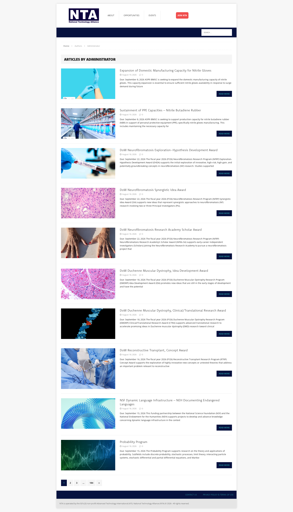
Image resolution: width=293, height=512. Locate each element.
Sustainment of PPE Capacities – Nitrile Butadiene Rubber (160, 110)
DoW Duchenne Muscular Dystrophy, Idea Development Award (164, 270)
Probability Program (133, 442)
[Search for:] (216, 32)
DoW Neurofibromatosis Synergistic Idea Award (153, 190)
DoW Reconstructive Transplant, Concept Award (154, 350)
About (111, 15)
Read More (224, 94)
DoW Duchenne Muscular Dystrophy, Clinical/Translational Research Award (173, 310)
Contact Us (191, 494)
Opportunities (131, 15)
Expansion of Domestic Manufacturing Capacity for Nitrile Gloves (165, 70)
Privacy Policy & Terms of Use (218, 494)
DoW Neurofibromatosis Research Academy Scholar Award (161, 229)
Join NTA (182, 15)
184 (91, 482)
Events (152, 15)
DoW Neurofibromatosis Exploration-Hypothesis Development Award (169, 150)
